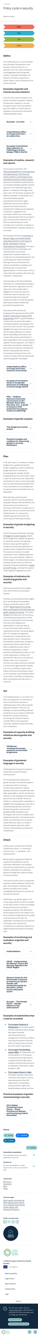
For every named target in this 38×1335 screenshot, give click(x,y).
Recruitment (7, 1184)
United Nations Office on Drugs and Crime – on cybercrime (16, 134)
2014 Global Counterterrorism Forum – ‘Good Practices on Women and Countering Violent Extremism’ (17, 1110)
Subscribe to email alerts (12, 1152)
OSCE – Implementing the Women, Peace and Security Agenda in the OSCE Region (17, 964)
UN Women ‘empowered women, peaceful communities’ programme (17, 749)
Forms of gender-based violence (14, 1205)
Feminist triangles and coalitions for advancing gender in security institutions (18, 442)
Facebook (13, 1221)
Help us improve (11, 1235)
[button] (8, 1135)
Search (30, 1332)
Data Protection (10, 1284)
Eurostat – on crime (15, 122)
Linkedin (4, 1221)
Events (5, 1188)
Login (7, 1294)
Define (19, 27)
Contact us (7, 1162)
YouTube (9, 1221)
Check (19, 45)
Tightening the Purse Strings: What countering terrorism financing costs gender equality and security (19, 609)
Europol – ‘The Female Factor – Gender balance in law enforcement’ (17, 1005)
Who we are (7, 1182)
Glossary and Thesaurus (11, 1209)
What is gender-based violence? (13, 1203)
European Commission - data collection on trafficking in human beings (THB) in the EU (18, 149)
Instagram (17, 1221)
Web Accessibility (11, 1273)
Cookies (33, 1148)
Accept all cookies (15, 1320)
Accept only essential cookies (18, 1324)
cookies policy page (15, 1310)
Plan (19, 33)
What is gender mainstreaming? (13, 1200)
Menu (35, 1332)
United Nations (13, 951)
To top (18, 1301)
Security (7, 4)
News (5, 1186)
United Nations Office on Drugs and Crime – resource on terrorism (17, 369)
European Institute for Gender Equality (6, 1332)
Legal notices (9, 1278)
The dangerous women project (17, 428)
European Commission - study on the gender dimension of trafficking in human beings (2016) (18, 384)
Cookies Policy (10, 1289)
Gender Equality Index (10, 1207)
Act (19, 39)
